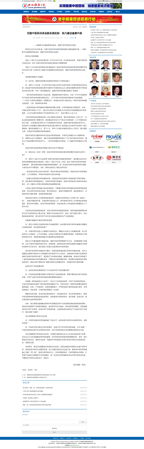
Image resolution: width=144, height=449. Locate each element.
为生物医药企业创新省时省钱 (98, 108)
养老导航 (76, 11)
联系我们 (106, 1)
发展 (60, 49)
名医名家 (93, 57)
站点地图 (103, 447)
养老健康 (34, 11)
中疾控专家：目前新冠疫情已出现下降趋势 (102, 52)
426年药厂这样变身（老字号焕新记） (100, 103)
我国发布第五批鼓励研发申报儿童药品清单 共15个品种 (41, 375)
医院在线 (84, 11)
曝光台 (118, 11)
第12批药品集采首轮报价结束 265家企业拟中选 (103, 121)
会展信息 (109, 11)
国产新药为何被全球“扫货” (97, 113)
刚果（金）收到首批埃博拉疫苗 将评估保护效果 (55, 405)
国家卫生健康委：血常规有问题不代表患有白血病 (103, 50)
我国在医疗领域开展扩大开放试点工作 (37, 377)
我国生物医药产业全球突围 (98, 126)
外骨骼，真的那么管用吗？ (55, 398)
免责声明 (68, 438)
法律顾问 (75, 438)
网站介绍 (55, 438)
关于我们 (113, 1)
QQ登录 (120, 1)
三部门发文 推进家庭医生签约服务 (55, 391)
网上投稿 (88, 438)
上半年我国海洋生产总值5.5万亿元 (100, 116)
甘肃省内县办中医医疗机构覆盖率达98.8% (102, 45)
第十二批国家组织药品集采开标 (99, 118)
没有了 (54, 432)
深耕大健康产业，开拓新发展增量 (99, 123)
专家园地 (51, 11)
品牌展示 (67, 11)
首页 (80, 27)
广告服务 (81, 438)
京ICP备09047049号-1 (95, 447)
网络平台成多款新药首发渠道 (98, 111)
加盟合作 (62, 438)
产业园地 (59, 11)
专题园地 (101, 11)
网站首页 (99, 1)
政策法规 (93, 11)
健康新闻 (26, 11)
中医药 (63, 45)
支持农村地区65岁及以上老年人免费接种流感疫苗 (55, 394)
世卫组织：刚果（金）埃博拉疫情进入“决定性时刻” (55, 387)
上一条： (24, 375)
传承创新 (55, 49)
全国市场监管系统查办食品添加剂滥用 (101, 106)
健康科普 (43, 11)
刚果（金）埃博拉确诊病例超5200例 (100, 47)
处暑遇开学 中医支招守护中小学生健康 (55, 401)
